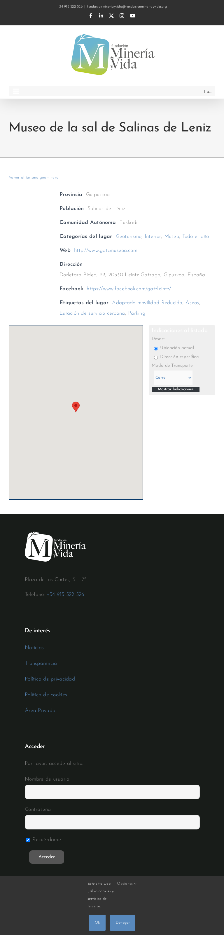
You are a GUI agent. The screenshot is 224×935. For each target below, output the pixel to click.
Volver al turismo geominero (33, 177)
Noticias (34, 648)
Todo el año (195, 236)
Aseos (192, 303)
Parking (136, 313)
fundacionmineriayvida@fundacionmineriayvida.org (127, 6)
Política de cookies (46, 695)
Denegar (123, 923)
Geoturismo (129, 236)
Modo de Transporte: (172, 366)
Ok (97, 923)
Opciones (125, 884)
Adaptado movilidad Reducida (147, 303)
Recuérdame (46, 840)
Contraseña (38, 809)
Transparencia (41, 663)
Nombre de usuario (47, 779)
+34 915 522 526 (66, 594)
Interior (153, 236)
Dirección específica (179, 357)
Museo (171, 236)
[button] (76, 407)
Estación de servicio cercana (92, 313)
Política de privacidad (50, 679)
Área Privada (40, 710)
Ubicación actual (176, 348)
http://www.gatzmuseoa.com (105, 250)
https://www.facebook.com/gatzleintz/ (129, 289)
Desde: (158, 339)
